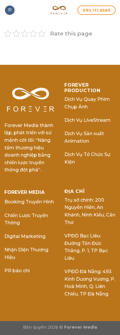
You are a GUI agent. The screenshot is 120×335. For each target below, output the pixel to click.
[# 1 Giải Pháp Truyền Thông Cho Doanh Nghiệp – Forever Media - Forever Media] (59, 10)
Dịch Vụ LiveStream (87, 120)
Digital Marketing (24, 236)
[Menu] (10, 10)
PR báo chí (17, 270)
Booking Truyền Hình (29, 202)
